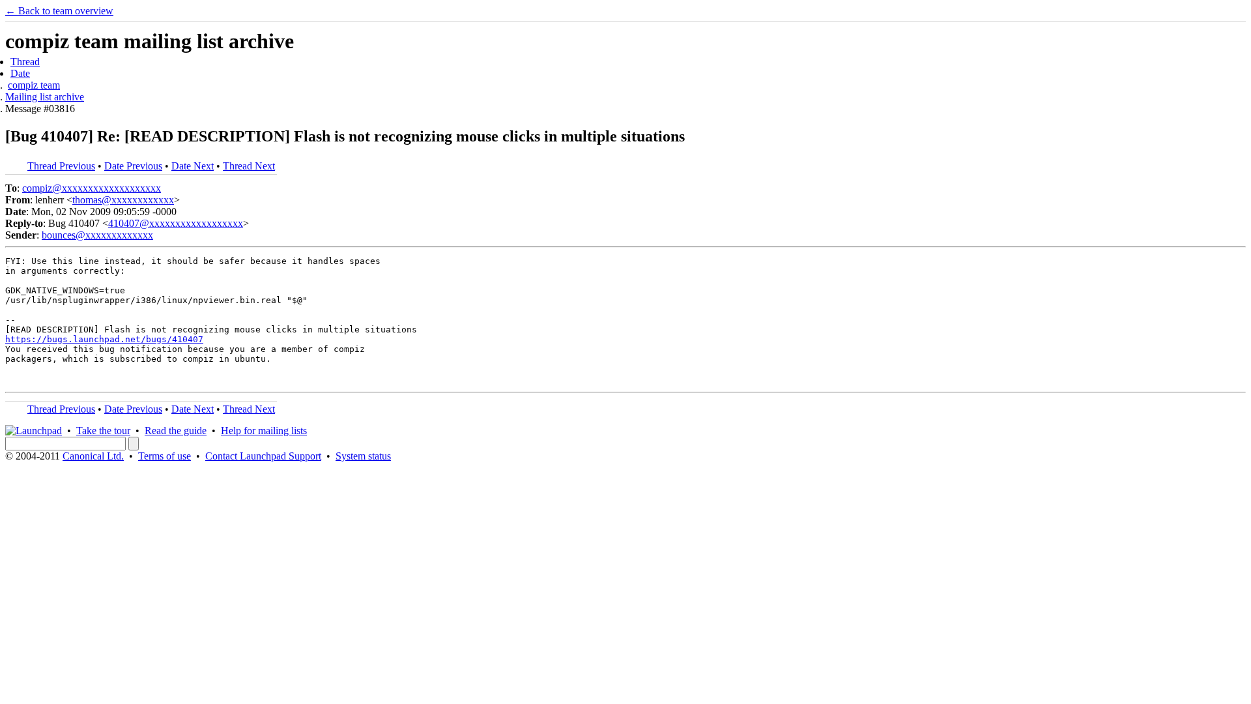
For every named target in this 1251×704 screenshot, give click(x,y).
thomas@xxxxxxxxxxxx (123, 199)
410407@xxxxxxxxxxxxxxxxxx (175, 223)
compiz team (34, 85)
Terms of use (164, 456)
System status (363, 456)
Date (20, 73)
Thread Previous (61, 165)
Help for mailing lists (264, 430)
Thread (25, 61)
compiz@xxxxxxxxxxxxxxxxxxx (91, 188)
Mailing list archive (44, 96)
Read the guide (176, 430)
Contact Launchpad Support (263, 456)
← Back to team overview (59, 10)
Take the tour (103, 430)
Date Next (192, 165)
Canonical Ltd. (93, 456)
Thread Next (249, 165)
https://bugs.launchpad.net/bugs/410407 (104, 339)
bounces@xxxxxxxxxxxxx (97, 235)
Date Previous (133, 165)
